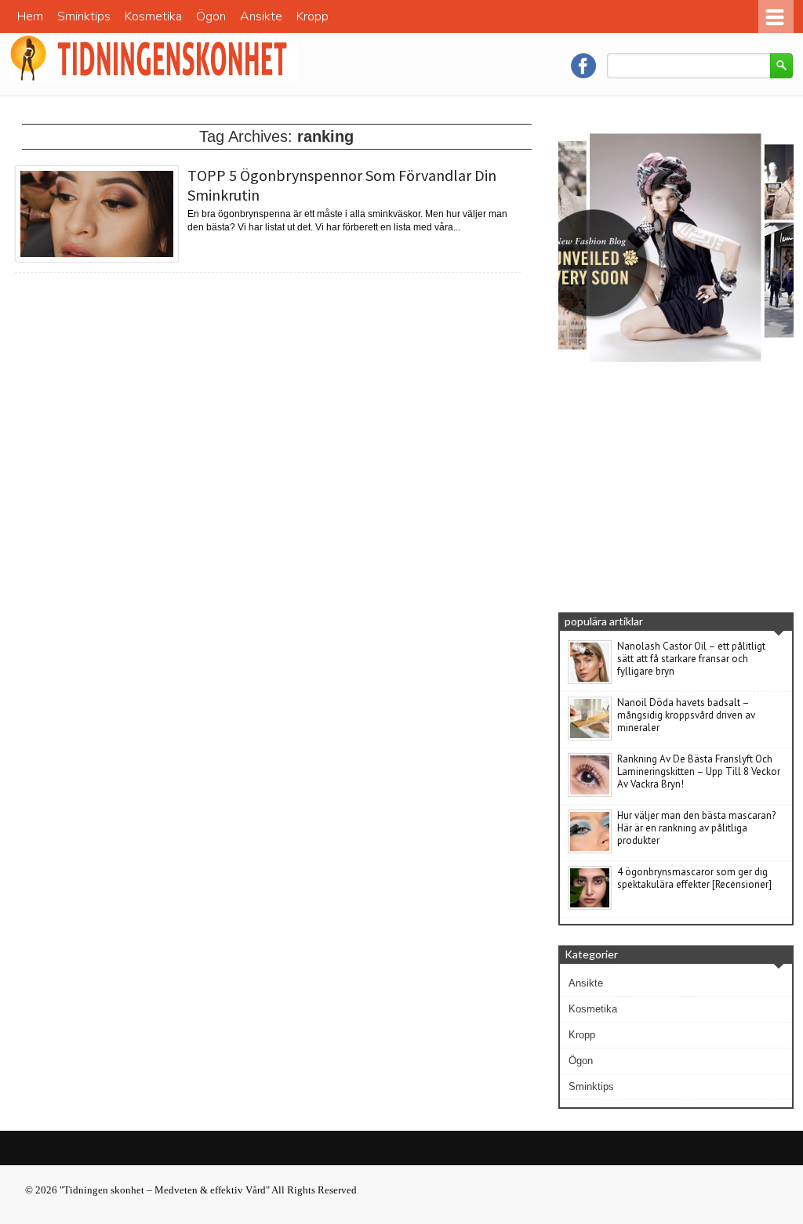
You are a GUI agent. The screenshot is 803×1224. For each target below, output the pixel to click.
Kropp (312, 16)
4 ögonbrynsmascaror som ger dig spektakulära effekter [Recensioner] (694, 878)
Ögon (211, 16)
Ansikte (261, 16)
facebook (583, 66)
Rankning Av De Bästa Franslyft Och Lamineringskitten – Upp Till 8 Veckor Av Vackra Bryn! (698, 771)
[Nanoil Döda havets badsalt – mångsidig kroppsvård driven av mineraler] (590, 737)
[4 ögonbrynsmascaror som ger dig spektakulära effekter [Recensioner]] (590, 906)
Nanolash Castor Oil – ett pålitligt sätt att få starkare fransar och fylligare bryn (691, 658)
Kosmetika (153, 16)
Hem (30, 16)
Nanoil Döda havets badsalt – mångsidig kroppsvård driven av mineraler (686, 715)
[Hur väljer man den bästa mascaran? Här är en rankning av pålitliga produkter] (590, 850)
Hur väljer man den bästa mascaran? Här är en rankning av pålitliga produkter (696, 828)
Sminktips (84, 16)
